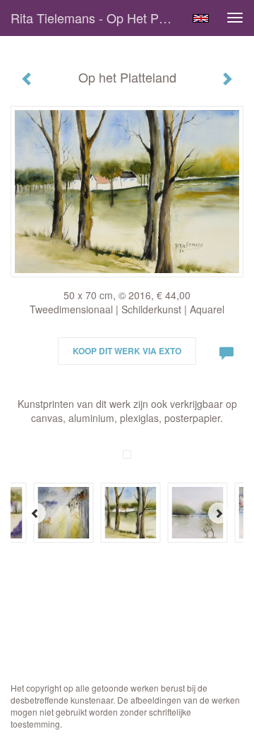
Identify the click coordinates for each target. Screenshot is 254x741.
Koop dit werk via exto (127, 350)
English (201, 18)
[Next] (218, 513)
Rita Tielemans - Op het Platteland (97, 17)
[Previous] (35, 513)
